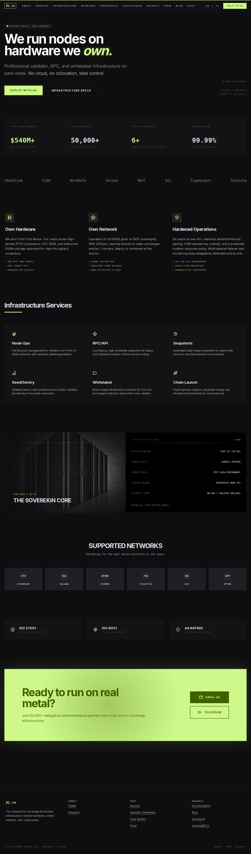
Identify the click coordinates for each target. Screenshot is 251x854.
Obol (141, 180)
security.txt (198, 819)
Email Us (209, 697)
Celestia (238, 180)
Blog (195, 812)
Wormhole (78, 180)
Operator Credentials (142, 812)
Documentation (201, 805)
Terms (228, 847)
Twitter (72, 805)
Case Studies (138, 819)
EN (207, 6)
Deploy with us (23, 90)
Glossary (240, 847)
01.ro (10, 6)
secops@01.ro (200, 825)
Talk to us (235, 5)
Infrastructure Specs (71, 90)
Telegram (209, 712)
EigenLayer (201, 180)
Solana (112, 180)
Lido (46, 180)
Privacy (218, 847)
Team (133, 825)
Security (135, 805)
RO (217, 6)
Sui (168, 180)
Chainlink (13, 180)
